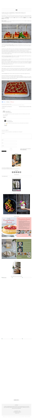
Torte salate (10, 104)
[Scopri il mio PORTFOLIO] (16, 204)
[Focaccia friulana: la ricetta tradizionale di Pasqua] (26, 307)
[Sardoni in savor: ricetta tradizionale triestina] (6, 307)
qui (8, 18)
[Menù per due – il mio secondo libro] (26, 368)
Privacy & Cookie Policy (23, 149)
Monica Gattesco (8, 111)
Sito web (3, 145)
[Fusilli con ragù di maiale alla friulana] (6, 368)
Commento (3, 133)
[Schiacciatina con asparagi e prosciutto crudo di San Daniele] (16, 307)
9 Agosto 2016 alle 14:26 (9, 112)
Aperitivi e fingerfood (6, 104)
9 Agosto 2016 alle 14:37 (10, 121)
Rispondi (4, 117)
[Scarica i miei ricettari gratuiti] (16, 185)
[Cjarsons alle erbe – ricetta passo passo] (16, 368)
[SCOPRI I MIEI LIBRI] (16, 237)
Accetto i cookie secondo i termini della (25, 149)
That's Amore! (16, 4)
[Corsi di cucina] (16, 268)
